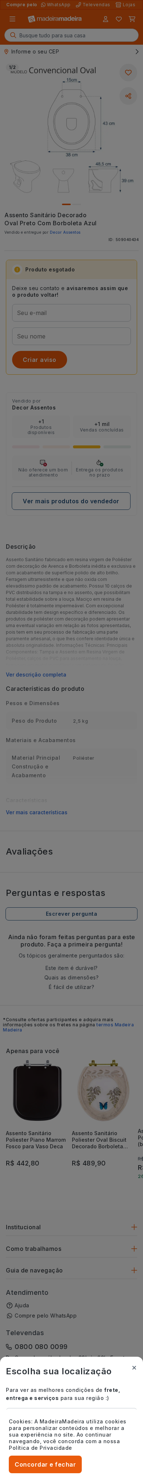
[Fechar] (134, 1367)
